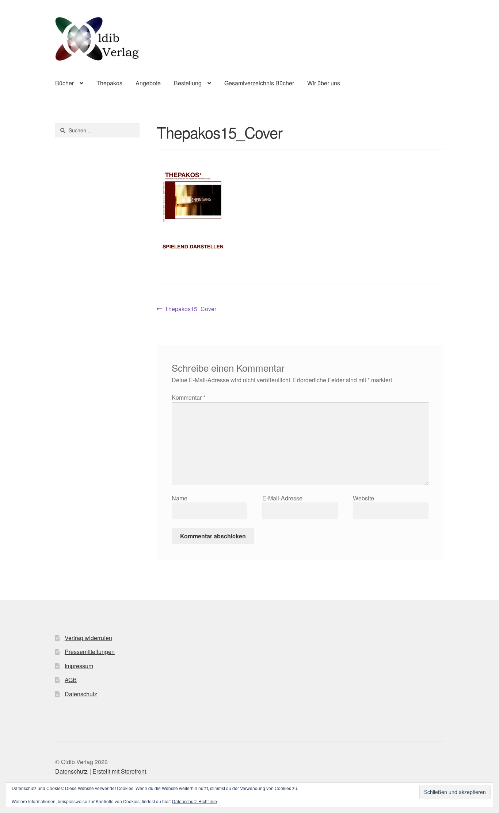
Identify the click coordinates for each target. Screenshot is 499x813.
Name (179, 498)
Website (363, 498)
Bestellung (188, 83)
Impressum (79, 666)
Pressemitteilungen (90, 651)
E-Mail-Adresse (282, 498)
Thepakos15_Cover (190, 309)
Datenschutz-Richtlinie (194, 801)
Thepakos (109, 83)
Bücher (64, 83)
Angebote (148, 83)
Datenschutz (81, 694)
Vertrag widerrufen (88, 638)
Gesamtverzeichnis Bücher (259, 83)
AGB (71, 679)
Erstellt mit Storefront (119, 771)
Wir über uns (323, 83)
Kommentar (188, 397)
